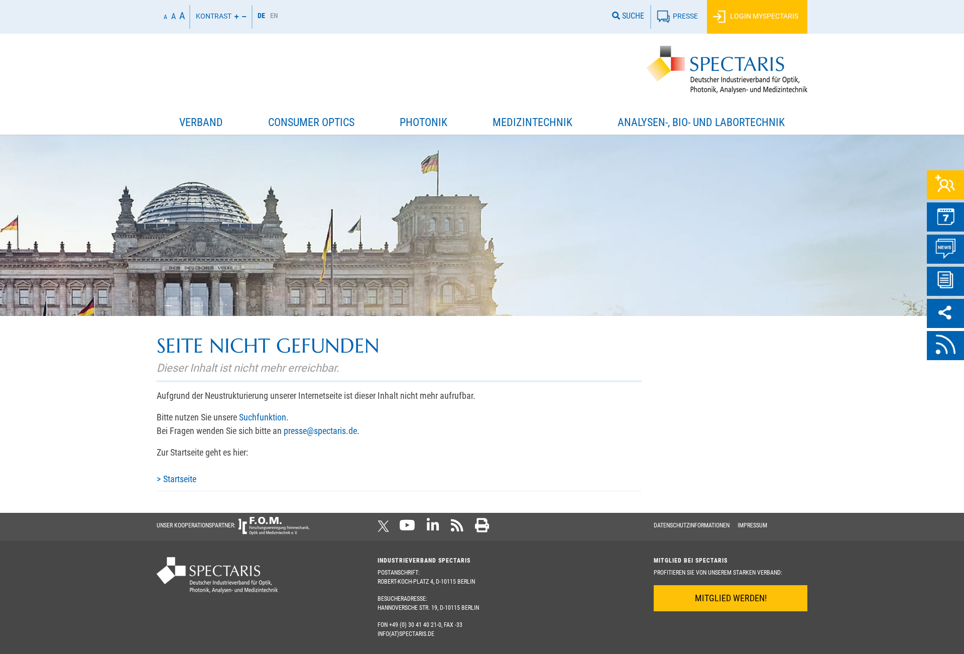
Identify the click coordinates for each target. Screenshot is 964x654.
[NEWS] (945, 249)
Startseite (179, 479)
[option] (274, 17)
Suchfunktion (262, 417)
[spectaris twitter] (385, 528)
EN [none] (274, 16)
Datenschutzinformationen (692, 525)
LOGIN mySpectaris (763, 16)
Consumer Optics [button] (311, 122)
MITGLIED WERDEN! (731, 598)
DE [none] (261, 16)
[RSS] (945, 345)
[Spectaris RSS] (457, 528)
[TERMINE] (945, 217)
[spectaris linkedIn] (433, 528)
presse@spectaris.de (320, 430)
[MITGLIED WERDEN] (945, 184)
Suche (632, 16)
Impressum (752, 525)
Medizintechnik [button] (532, 122)
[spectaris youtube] (407, 528)
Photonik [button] (423, 122)
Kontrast (213, 16)
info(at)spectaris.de (406, 633)
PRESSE (685, 16)
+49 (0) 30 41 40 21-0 (415, 624)
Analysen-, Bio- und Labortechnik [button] (701, 122)
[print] (482, 528)
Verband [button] (201, 122)
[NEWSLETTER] (945, 281)
